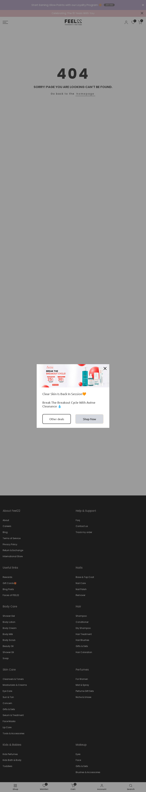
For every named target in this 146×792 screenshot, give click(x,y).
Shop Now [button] (89, 419)
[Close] (105, 368)
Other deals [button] (56, 419)
